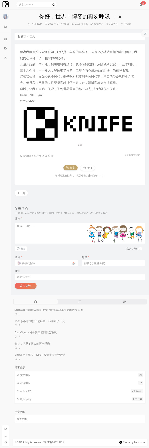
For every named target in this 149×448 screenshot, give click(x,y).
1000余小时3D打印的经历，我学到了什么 (40, 321)
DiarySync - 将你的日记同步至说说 (36, 332)
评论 (18, 218)
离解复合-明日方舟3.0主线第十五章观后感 (40, 354)
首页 (23, 36)
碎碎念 (128, 23)
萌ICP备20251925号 (54, 442)
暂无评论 (98, 23)
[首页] (5, 26)
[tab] (35, 301)
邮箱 (85, 257)
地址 (17, 271)
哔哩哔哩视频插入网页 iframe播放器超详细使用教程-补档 (49, 309)
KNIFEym (37, 23)
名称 (18, 257)
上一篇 (21, 193)
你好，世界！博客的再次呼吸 (32, 343)
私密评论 (131, 248)
